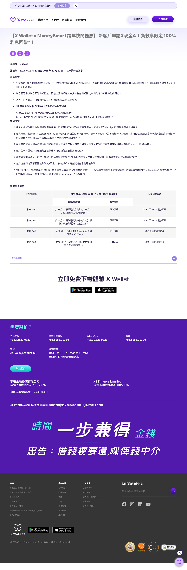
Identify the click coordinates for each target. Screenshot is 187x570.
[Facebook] (126, 504)
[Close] (76, 5)
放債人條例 (87, 488)
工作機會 (62, 506)
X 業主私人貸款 (16, 506)
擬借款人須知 (88, 506)
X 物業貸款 (14, 501)
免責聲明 (86, 501)
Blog (60, 501)
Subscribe (173, 491)
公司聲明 (86, 492)
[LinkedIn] (142, 504)
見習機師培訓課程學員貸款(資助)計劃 (26, 510)
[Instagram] (134, 504)
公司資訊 (62, 488)
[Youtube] (150, 504)
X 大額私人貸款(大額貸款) (21, 492)
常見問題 (62, 510)
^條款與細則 (16, 257)
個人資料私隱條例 (90, 497)
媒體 (60, 497)
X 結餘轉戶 (14, 497)
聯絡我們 (62, 515)
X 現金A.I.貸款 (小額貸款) (20, 488)
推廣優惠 (62, 492)
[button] (13, 53)
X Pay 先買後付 (16, 515)
